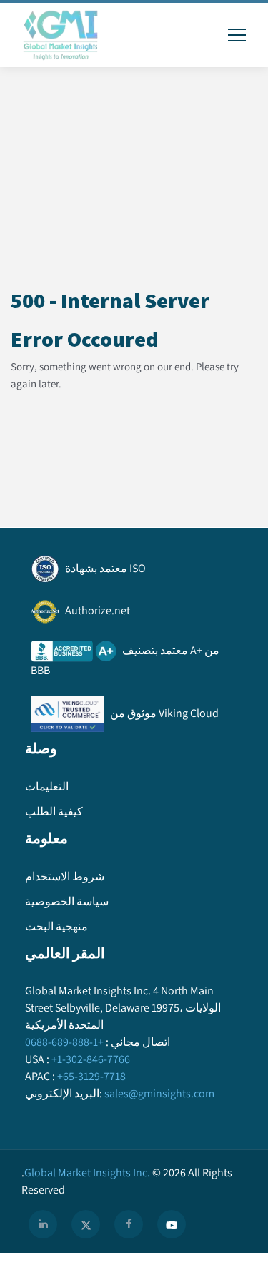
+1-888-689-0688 (64, 1041)
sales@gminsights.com (159, 1093)
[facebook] (128, 1224)
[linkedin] (43, 1224)
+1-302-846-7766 (90, 1059)
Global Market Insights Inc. (85, 1172)
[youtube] (171, 1224)
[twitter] (85, 1224)
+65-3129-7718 (91, 1076)
